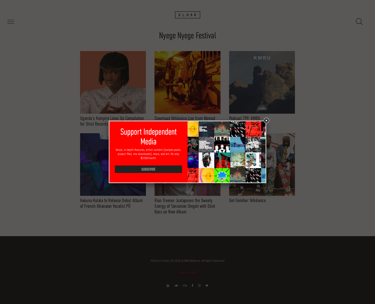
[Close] (266, 120)
